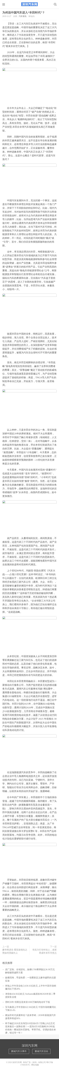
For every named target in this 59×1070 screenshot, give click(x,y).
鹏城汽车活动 (41, 1051)
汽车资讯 (22, 16)
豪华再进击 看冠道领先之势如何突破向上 (14, 951)
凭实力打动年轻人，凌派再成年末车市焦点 (44, 951)
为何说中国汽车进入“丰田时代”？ (23, 12)
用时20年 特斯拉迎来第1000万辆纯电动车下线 (27, 1002)
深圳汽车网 (29, 4)
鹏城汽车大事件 (19, 1051)
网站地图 (35, 1065)
